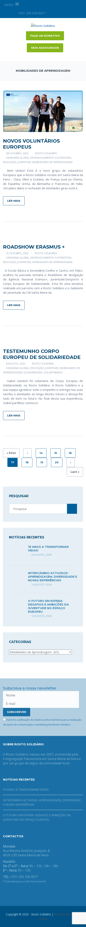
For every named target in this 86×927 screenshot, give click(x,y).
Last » (75, 471)
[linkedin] (71, 13)
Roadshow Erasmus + (34, 247)
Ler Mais (13, 200)
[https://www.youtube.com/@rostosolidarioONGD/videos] (17, 892)
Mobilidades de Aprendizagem (52, 162)
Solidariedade (32, 372)
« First (11, 452)
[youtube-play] (65, 13)
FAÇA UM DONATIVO (45, 35)
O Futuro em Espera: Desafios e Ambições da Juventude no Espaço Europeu (48, 606)
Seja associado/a (45, 47)
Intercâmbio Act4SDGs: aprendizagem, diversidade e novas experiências (52, 576)
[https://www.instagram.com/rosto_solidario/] (23, 892)
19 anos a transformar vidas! (26, 789)
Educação (9, 162)
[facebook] (58, 13)
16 (70, 452)
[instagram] (51, 13)
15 (55, 452)
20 (57, 462)
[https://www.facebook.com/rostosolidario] (4, 892)
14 (41, 452)
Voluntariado (53, 372)
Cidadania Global (17, 157)
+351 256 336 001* (31, 13)
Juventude (24, 162)
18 (27, 462)
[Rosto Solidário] (43, 25)
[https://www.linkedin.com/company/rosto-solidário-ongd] (10, 892)
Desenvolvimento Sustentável (51, 157)
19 (41, 462)
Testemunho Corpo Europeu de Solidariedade (42, 354)
